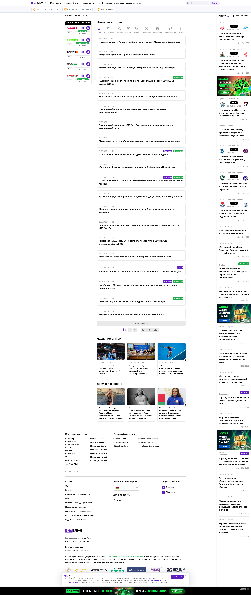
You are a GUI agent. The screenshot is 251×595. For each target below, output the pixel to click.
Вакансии (69, 490)
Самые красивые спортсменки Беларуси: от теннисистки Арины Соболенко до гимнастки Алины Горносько (140, 413)
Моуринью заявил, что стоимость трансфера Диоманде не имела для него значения (233, 505)
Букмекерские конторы (113, 3)
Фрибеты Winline (72, 464)
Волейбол (157, 32)
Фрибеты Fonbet (72, 457)
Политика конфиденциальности (79, 503)
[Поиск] (188, 3)
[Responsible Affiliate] (176, 570)
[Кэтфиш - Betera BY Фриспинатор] (125, 591)
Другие (181, 32)
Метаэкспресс (107, 9)
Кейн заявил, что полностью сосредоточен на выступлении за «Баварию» (234, 294)
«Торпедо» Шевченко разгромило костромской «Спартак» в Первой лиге (231, 420)
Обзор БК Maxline (145, 442)
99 (143, 330)
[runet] (68, 570)
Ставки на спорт (133, 3)
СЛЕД (155, 330)
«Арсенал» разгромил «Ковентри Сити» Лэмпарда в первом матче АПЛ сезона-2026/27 (233, 273)
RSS (67, 498)
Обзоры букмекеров (124, 434)
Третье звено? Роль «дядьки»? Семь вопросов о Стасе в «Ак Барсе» (110, 370)
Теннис (137, 32)
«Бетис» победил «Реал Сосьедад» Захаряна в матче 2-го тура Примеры (234, 250)
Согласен (177, 577)
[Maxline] (72, 64)
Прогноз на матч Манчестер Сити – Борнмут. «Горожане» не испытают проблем (232, 113)
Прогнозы (86, 3)
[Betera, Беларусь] (72, 40)
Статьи (76, 3)
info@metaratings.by (81, 550)
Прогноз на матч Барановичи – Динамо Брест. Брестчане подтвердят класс (234, 213)
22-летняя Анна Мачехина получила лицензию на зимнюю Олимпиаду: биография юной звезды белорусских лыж (171, 413)
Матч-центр (55, 3)
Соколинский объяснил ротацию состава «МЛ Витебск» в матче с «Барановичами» (230, 335)
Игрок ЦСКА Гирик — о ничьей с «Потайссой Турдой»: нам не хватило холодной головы (234, 461)
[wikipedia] (98, 570)
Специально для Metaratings (77, 494)
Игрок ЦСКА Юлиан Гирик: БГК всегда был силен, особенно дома (234, 401)
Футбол (120, 32)
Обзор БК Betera (120, 446)
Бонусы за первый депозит (73, 446)
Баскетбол (146, 32)
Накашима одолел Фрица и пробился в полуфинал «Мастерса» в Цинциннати (232, 133)
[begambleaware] (136, 570)
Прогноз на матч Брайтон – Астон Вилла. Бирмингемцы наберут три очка (232, 160)
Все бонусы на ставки (99, 461)
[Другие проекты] (38, 3)
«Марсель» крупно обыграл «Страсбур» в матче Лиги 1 (232, 231)
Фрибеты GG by (97, 438)
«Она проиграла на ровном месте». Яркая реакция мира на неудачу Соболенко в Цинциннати (171, 370)
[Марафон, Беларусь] (72, 76)
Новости (67, 3)
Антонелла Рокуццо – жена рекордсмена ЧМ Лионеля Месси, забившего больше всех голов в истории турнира (110, 413)
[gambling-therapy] (156, 570)
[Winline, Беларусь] (72, 52)
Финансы (117, 500)
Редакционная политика (75, 520)
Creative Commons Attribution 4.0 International (123, 557)
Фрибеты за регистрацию (70, 452)
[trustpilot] (117, 570)
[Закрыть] (247, 589)
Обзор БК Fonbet (120, 438)
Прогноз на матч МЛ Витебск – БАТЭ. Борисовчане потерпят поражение (233, 187)
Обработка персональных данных (80, 515)
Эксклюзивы (109, 32)
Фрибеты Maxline (72, 460)
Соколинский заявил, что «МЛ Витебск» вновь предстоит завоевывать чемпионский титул (233, 357)
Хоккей (128, 32)
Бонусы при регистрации (70, 439)
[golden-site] (80, 570)
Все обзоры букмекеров (148, 446)
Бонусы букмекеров (76, 434)
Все (99, 32)
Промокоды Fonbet (98, 457)
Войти (215, 3)
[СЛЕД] (185, 360)
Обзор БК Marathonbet (148, 438)
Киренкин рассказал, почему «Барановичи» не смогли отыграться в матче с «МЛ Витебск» (232, 528)
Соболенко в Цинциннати (79, 9)
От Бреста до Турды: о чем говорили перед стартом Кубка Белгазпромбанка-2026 (139, 370)
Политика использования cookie (79, 511)
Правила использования (75, 507)
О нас (67, 486)
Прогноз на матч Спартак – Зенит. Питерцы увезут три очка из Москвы (232, 36)
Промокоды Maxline (98, 453)
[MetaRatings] (73, 531)
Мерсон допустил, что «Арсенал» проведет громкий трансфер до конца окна (233, 379)
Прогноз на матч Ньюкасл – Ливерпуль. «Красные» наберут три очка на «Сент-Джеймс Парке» (232, 64)
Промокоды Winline (98, 450)
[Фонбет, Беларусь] (72, 28)
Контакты (69, 482)
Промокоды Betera (98, 446)
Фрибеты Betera (97, 442)
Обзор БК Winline (120, 442)
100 (149, 330)
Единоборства (170, 32)
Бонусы (96, 3)
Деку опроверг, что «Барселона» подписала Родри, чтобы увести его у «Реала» (231, 482)
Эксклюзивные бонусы (47, 9)
